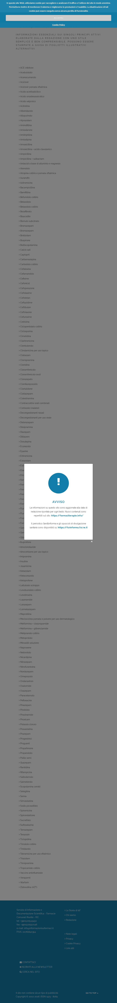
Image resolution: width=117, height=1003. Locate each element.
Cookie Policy (58, 25)
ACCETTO (58, 18)
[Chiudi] (91, 541)
